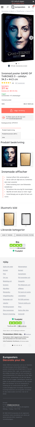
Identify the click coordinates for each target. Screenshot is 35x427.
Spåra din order (8, 266)
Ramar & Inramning (9, 314)
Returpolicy (6, 292)
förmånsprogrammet (15, 118)
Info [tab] (3, 137)
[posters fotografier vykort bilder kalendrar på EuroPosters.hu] (18, 7)
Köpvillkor (6, 288)
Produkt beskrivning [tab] (8, 130)
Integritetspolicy (8, 296)
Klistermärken (22, 266)
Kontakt (5, 270)
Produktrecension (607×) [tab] (9, 134)
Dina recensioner (8, 310)
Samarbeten (22, 274)
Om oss (5, 277)
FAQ (4, 274)
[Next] (31, 38)
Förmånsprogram (8, 306)
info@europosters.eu (13, 405)
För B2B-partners (23, 299)
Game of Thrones (7, 235)
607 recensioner (20, 83)
